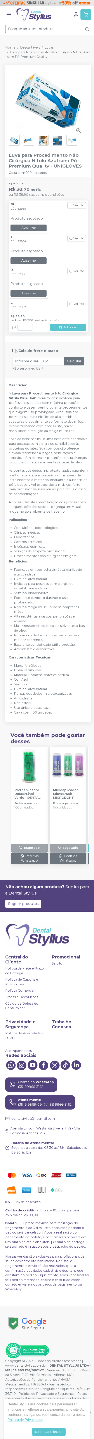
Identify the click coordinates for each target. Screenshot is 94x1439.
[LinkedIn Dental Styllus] (76, 1065)
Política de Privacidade (25, 1420)
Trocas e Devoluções (21, 997)
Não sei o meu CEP (27, 368)
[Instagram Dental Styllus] (21, 1065)
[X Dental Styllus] (54, 1065)
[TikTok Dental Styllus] (65, 1065)
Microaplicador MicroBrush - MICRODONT (65, 794)
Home (10, 47)
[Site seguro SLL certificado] (27, 1323)
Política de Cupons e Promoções (21, 982)
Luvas (49, 47)
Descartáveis (30, 47)
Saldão (57, 963)
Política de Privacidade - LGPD (24, 1035)
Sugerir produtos (23, 904)
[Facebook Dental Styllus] (43, 1065)
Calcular (74, 361)
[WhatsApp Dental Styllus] (10, 1065)
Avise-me (28, 228)
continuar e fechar (49, 1432)
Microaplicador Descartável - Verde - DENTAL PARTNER (27, 794)
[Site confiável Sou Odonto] (27, 1350)
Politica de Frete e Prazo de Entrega (24, 970)
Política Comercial (19, 991)
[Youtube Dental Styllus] (32, 1065)
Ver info (78, 205)
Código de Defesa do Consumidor (21, 1006)
